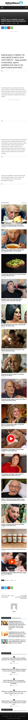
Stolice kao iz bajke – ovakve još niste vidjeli (7, 596)
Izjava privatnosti (5, 716)
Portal (11, 663)
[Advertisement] (14, 41)
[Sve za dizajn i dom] (14, 3)
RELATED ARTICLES (6, 618)
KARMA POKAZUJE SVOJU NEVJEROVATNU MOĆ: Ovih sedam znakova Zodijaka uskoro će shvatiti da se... (14, 702)
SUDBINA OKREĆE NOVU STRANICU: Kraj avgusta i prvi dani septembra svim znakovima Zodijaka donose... (14, 671)
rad (14, 580)
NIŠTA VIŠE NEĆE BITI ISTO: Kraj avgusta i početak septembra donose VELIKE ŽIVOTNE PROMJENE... (14, 682)
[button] (2, 7)
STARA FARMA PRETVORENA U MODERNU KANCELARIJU (21, 597)
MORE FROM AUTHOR (16, 618)
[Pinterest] (8, 27)
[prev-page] (2, 646)
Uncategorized (6, 10)
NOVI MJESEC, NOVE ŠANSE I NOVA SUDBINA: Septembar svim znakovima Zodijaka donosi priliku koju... (14, 660)
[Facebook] (2, 27)
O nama (15, 716)
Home (2, 10)
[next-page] (4, 646)
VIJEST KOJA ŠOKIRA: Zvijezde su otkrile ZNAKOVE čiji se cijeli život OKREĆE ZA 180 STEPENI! (17, 641)
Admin (3, 23)
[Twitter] (5, 27)
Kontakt (11, 716)
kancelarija (7, 580)
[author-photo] (14, 609)
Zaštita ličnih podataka (22, 716)
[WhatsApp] (11, 27)
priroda (11, 580)
